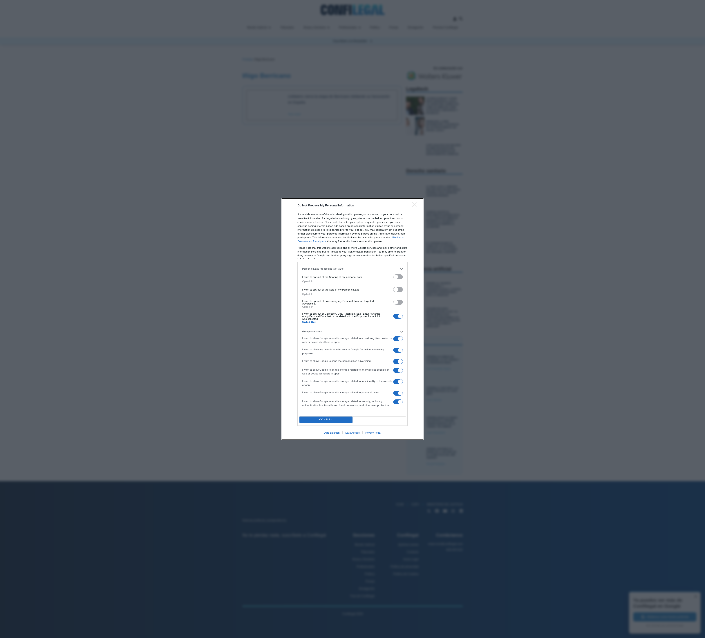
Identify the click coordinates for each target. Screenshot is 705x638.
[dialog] (352, 319)
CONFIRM (326, 419)
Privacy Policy (373, 432)
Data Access (352, 432)
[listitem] (352, 269)
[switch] (398, 276)
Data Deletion (332, 432)
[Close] (416, 205)
